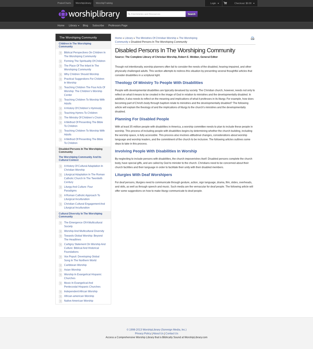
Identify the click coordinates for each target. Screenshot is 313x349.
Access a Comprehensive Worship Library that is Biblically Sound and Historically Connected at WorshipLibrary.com (82, 15)
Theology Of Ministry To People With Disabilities (159, 83)
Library (129, 38)
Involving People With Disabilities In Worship (156, 151)
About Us (158, 333)
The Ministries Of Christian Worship (156, 38)
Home (118, 38)
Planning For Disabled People (142, 119)
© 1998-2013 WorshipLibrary (143, 329)
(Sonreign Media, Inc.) (174, 329)
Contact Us (171, 333)
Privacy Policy (143, 333)
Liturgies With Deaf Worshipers (143, 175)
